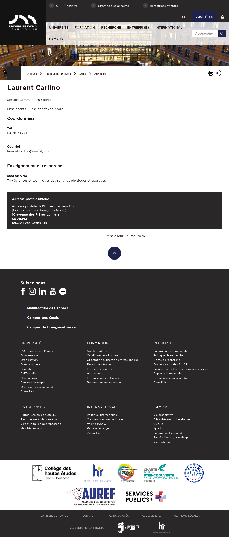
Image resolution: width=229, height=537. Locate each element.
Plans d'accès (118, 515)
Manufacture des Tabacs (48, 308)
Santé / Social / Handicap (170, 437)
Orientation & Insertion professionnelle (112, 359)
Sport (157, 428)
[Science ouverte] (160, 473)
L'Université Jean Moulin (37, 350)
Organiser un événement (37, 386)
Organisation (29, 359)
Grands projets (30, 364)
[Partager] (218, 74)
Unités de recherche (166, 359)
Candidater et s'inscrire (102, 355)
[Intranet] (222, 16)
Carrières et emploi (33, 382)
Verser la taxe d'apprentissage (41, 423)
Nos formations (97, 350)
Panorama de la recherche (170, 350)
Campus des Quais (43, 317)
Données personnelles (87, 527)
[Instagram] (32, 291)
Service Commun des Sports (29, 99)
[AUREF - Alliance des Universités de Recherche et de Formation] (91, 497)
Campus (56, 39)
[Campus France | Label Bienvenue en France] (194, 473)
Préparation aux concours (104, 382)
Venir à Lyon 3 (96, 423)
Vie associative (163, 414)
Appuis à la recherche (167, 373)
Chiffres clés (29, 373)
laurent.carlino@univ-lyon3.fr (30, 151)
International (168, 27)
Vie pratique (161, 441)
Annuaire (100, 73)
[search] (208, 33)
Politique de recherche (168, 355)
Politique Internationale (102, 414)
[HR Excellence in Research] (97, 473)
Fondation (27, 369)
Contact (88, 515)
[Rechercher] (222, 33)
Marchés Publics (31, 428)
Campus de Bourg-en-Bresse (51, 327)
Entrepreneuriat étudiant (103, 377)
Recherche (111, 27)
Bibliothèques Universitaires (171, 419)
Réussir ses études (99, 364)
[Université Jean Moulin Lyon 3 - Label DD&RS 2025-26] (127, 473)
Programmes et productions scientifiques (180, 369)
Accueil (32, 73)
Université (58, 27)
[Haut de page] (114, 253)
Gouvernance (29, 355)
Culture (158, 423)
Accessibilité (151, 515)
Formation (85, 27)
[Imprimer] (211, 74)
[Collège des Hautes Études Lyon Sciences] (54, 473)
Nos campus (29, 377)
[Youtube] (52, 291)
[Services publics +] (145, 497)
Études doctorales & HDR (170, 364)
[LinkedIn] (42, 291)
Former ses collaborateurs (38, 414)
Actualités (27, 391)
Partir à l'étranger (98, 428)
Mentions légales (187, 515)
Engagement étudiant (167, 432)
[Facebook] (23, 291)
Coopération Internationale (105, 419)
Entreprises (138, 27)
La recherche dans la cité (170, 377)
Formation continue (100, 369)
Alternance (94, 373)
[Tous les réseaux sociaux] (62, 291)
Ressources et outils (58, 73)
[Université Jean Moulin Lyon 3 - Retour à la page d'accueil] (23, 22)
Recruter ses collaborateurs (39, 419)
